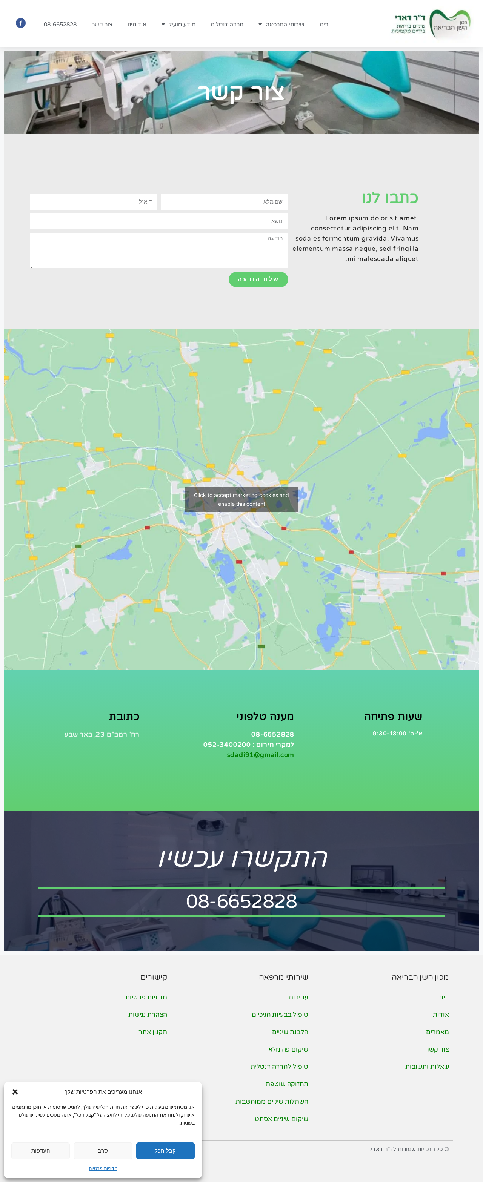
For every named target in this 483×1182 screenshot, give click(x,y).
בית (324, 24)
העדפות (40, 1150)
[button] (15, 1092)
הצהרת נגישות (147, 1015)
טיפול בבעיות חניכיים (280, 1015)
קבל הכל (165, 1150)
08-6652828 (60, 24)
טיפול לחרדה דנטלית (279, 1067)
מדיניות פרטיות (103, 1168)
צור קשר (102, 24)
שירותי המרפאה (285, 24)
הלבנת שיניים (290, 1032)
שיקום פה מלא (288, 1049)
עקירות (298, 997)
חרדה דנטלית (227, 24)
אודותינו (137, 24)
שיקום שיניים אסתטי (280, 1119)
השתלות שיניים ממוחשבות (271, 1101)
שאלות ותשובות (427, 1067)
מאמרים (437, 1032)
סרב (103, 1150)
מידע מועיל (182, 24)
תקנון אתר (152, 1032)
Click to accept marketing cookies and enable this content (241, 499)
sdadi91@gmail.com (261, 755)
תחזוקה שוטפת (287, 1084)
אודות (441, 1015)
